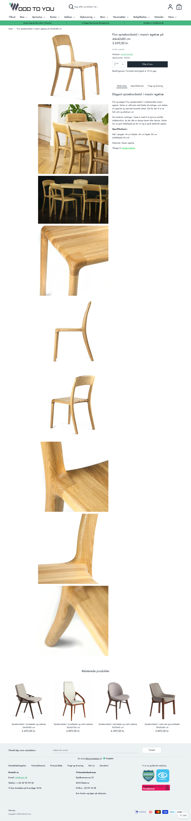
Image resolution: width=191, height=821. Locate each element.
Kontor (53, 17)
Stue (22, 17)
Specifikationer (137, 85)
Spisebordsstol (127, 54)
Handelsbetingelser (17, 765)
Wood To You (26, 814)
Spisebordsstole (128, 148)
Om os (91, 765)
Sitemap (11, 810)
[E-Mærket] (163, 776)
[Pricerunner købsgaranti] (156, 789)
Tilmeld (152, 750)
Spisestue (37, 17)
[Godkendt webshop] (149, 776)
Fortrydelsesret (38, 765)
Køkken (68, 17)
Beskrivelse (122, 85)
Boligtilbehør (140, 17)
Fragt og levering (155, 85)
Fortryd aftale (56, 765)
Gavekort (104, 765)
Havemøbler (119, 17)
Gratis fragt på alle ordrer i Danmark (37, 23)
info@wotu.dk (21, 777)
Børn (103, 17)
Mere (171, 17)
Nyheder (159, 17)
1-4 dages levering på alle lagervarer (95, 23)
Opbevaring (86, 17)
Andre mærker (118, 49)
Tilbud (12, 17)
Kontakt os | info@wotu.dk (153, 23)
